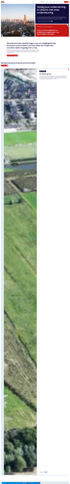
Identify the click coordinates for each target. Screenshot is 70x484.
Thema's (47, 1)
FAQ (60, 1)
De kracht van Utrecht (53, 1)
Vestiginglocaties (42, 1)
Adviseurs (57, 1)
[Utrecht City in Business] (3, 2)
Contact (66, 1)
